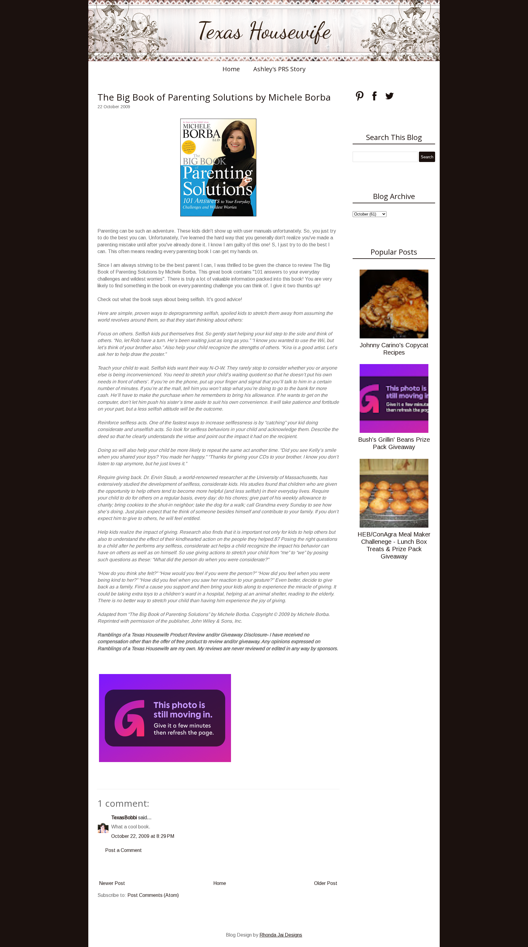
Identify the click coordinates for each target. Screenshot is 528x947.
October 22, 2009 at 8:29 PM (142, 836)
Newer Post (112, 883)
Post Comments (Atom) (153, 895)
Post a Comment (123, 850)
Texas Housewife (264, 30)
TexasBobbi (124, 817)
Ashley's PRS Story (279, 69)
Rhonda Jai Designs (280, 935)
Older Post (325, 883)
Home (231, 69)
